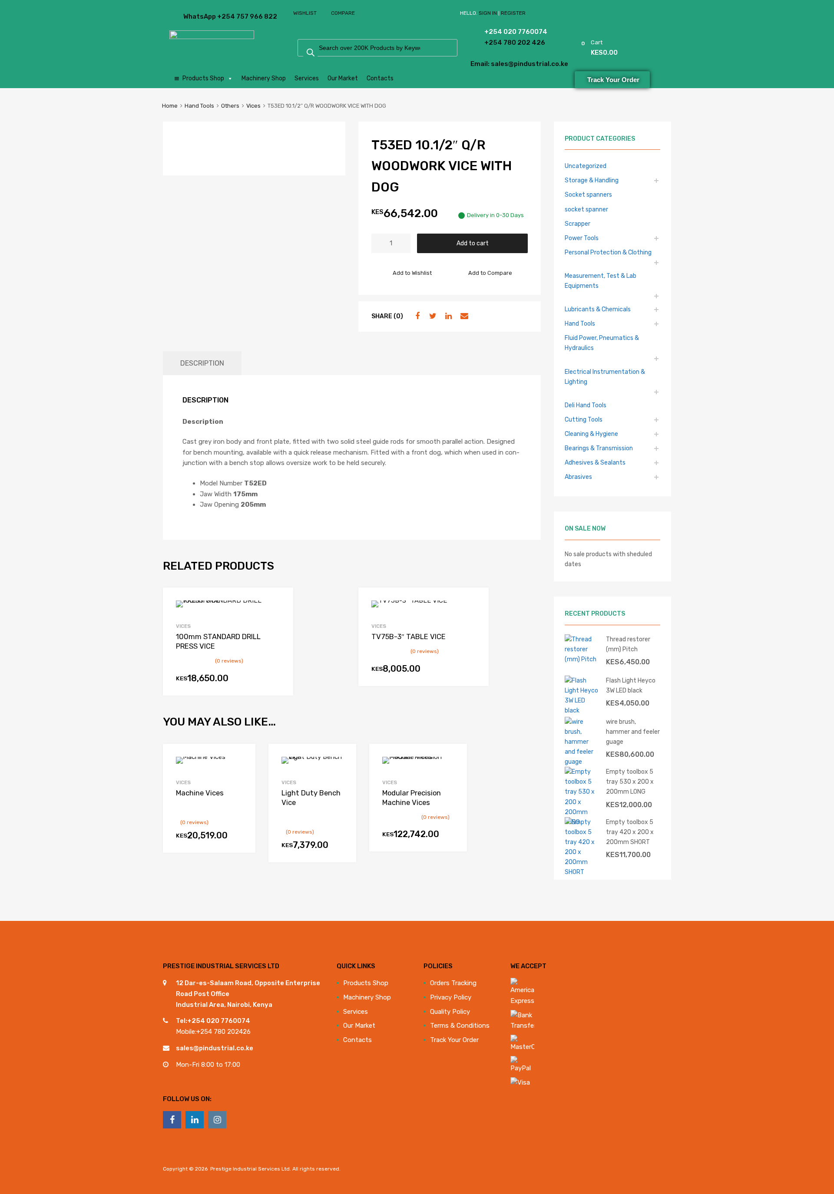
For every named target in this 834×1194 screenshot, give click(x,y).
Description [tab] (202, 363)
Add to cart (473, 243)
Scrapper (577, 223)
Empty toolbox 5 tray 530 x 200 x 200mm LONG (630, 781)
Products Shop (203, 78)
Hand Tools (199, 105)
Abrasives (578, 476)
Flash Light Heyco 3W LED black (630, 685)
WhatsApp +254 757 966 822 (204, 16)
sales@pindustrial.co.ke (214, 1048)
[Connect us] (172, 1120)
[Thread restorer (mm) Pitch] (582, 659)
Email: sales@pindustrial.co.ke (495, 64)
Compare (343, 13)
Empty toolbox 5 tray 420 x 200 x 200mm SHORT (630, 831)
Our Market (343, 78)
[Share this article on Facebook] (416, 316)
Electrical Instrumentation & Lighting (605, 376)
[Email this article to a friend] (463, 316)
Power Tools (582, 237)
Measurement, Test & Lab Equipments (600, 280)
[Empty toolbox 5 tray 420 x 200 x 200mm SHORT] (582, 871)
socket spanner (586, 209)
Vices (253, 105)
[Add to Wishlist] (241, 760)
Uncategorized (585, 165)
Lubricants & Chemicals (598, 309)
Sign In (488, 13)
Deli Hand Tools (585, 405)
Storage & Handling (592, 180)
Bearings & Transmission (599, 448)
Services (307, 78)
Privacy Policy (450, 997)
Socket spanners (588, 194)
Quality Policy (450, 1012)
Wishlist (305, 13)
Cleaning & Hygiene (591, 433)
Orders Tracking (453, 983)
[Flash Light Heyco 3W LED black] (582, 710)
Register (513, 13)
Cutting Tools (583, 419)
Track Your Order (454, 1040)
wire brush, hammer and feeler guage (633, 731)
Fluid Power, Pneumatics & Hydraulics (602, 342)
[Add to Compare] (241, 774)
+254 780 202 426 (502, 42)
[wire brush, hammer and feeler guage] (582, 761)
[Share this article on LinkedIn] (447, 316)
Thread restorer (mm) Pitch (628, 644)
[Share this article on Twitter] (431, 316)
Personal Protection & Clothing (608, 252)
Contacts (380, 78)
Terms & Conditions (460, 1025)
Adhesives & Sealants (595, 462)
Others (230, 105)
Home (170, 105)
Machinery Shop (264, 78)
